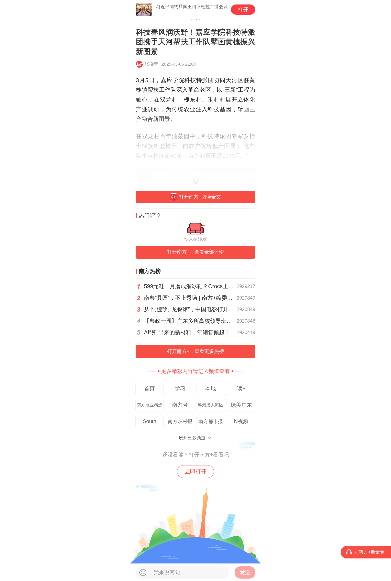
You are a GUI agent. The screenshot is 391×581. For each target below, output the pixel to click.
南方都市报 (210, 421)
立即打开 (195, 472)
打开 (243, 10)
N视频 (241, 421)
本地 (210, 388)
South (149, 421)
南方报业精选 (149, 404)
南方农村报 (180, 421)
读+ (241, 388)
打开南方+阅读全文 (200, 197)
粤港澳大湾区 (210, 404)
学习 (180, 388)
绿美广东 (241, 405)
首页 (149, 388)
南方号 (180, 405)
